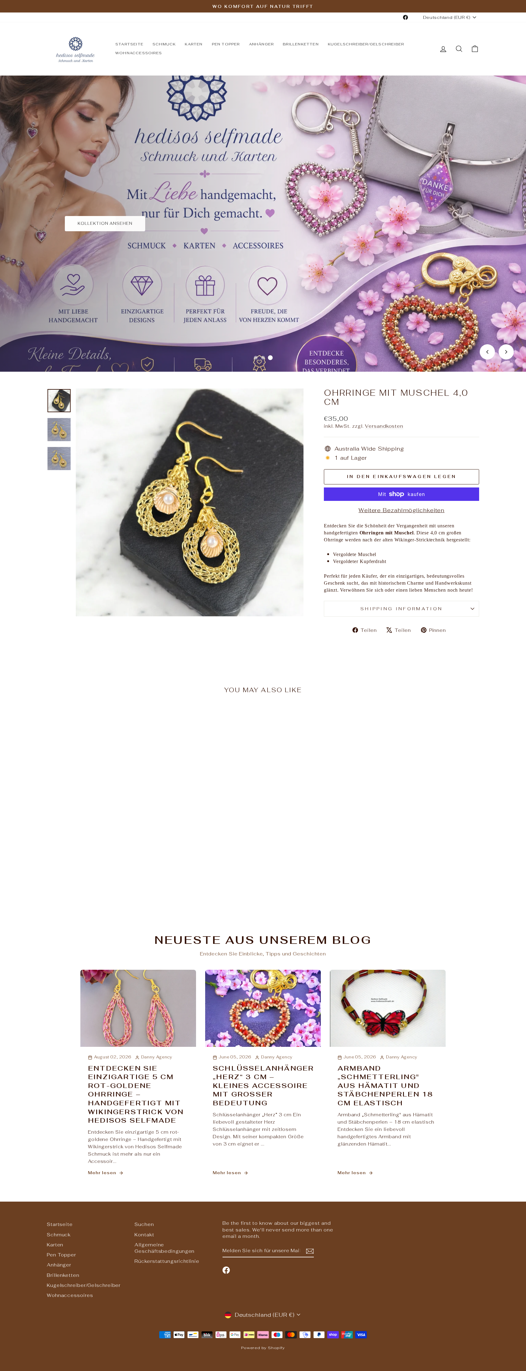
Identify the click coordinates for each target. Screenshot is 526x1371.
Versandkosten (384, 426)
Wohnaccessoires (138, 53)
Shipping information (401, 608)
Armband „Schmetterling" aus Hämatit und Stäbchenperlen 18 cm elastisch (385, 1085)
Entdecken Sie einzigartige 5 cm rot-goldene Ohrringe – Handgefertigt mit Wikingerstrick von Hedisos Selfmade (136, 1094)
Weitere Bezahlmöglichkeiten (401, 510)
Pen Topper (226, 44)
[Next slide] (506, 352)
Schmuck (164, 44)
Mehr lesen (102, 1172)
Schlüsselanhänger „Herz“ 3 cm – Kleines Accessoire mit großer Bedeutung (263, 1085)
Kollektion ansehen (105, 223)
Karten (193, 44)
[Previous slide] (487, 352)
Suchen (144, 1224)
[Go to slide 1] (256, 358)
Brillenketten (301, 44)
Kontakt (144, 1235)
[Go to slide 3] (270, 357)
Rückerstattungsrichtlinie (167, 1261)
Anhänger (261, 44)
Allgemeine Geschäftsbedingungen (165, 1248)
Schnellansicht (98, 856)
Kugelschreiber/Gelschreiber (366, 44)
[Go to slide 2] (263, 358)
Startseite (129, 44)
